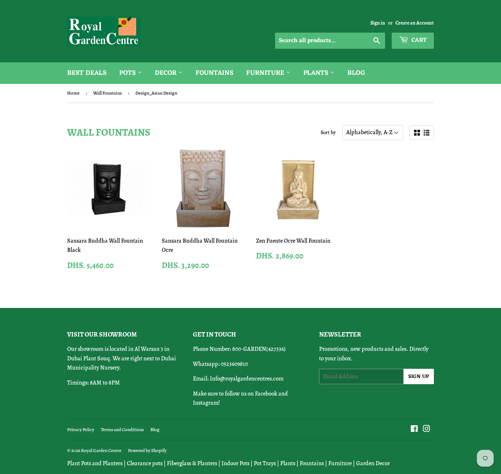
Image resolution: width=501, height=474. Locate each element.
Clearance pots (144, 463)
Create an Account (414, 22)
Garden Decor (373, 463)
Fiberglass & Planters (192, 463)
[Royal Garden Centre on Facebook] (414, 430)
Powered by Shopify (147, 450)
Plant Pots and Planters (94, 463)
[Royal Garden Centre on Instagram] (426, 430)
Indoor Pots (235, 463)
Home (73, 93)
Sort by (328, 132)
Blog (356, 73)
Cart (418, 40)
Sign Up (418, 376)
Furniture (266, 73)
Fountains (214, 73)
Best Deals (86, 73)
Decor (166, 73)
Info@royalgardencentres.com (247, 379)
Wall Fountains (107, 93)
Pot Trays (265, 463)
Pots (128, 73)
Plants (316, 73)
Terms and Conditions (122, 429)
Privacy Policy (80, 429)
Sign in (377, 22)
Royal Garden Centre (101, 450)
